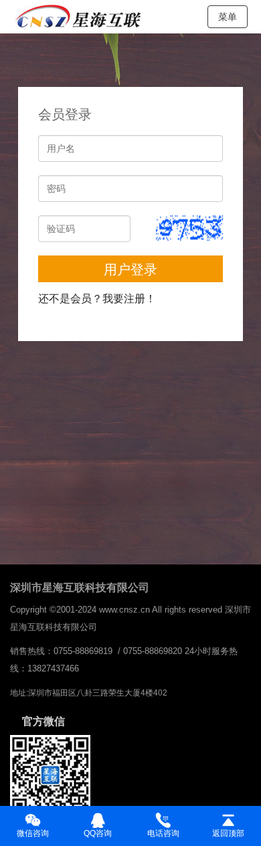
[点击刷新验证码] (189, 228)
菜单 (227, 16)
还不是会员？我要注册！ (97, 298)
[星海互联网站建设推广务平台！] (80, 16)
